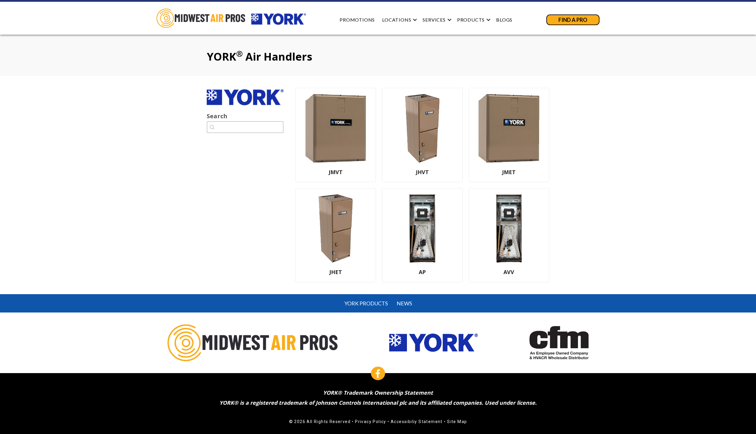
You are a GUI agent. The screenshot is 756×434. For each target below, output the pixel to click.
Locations (396, 19)
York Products (366, 303)
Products (471, 19)
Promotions (357, 19)
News (404, 303)
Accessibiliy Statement (417, 421)
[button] (415, 19)
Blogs (504, 19)
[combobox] (245, 127)
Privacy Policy (370, 421)
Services (434, 19)
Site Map (457, 421)
